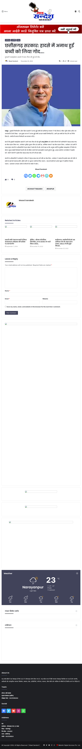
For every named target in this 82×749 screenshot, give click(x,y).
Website (45, 299)
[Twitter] (30, 174)
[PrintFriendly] (47, 174)
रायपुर (18, 40)
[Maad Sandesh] (41, 11)
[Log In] (76, 12)
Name (7, 291)
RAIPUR (51, 189)
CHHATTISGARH (35, 189)
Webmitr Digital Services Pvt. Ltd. (69, 745)
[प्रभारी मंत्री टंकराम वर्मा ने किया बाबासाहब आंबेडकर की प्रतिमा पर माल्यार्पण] (16, 231)
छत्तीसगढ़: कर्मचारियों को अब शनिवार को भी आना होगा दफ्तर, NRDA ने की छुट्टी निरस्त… (65, 243)
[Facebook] (26, 174)
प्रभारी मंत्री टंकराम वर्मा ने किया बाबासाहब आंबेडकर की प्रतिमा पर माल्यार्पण (16, 242)
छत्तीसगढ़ (8, 40)
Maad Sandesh (13, 61)
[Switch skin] (79, 12)
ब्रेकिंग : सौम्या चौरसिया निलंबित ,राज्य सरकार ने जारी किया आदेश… (40, 242)
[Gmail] (42, 174)
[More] (51, 174)
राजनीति (13, 40)
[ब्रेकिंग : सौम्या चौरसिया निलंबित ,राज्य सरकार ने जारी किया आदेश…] (41, 231)
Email (7, 299)
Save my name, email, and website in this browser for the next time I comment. (33, 307)
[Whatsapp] (34, 174)
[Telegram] (38, 174)
